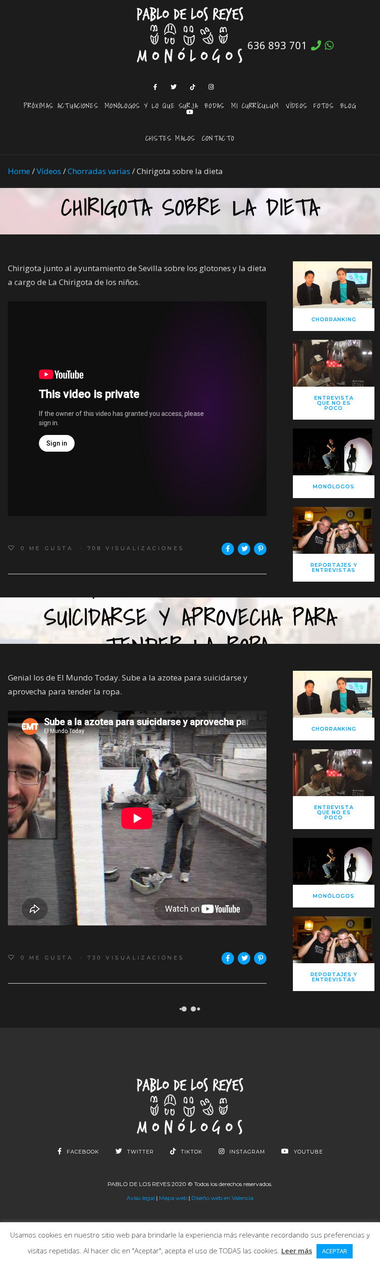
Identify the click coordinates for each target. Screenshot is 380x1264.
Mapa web (173, 1197)
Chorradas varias (99, 171)
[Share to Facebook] (228, 549)
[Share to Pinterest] (260, 549)
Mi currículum (255, 105)
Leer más (296, 1250)
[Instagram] (211, 87)
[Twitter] (174, 87)
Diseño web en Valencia (222, 1197)
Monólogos (334, 486)
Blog (348, 105)
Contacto (218, 137)
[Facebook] (155, 87)
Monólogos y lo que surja (151, 105)
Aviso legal (141, 1197)
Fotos (324, 105)
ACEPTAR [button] (334, 1251)
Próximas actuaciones (61, 105)
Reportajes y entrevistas (333, 567)
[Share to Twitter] (244, 549)
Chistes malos (171, 137)
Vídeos (297, 105)
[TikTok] (193, 87)
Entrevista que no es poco (334, 403)
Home (19, 171)
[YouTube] (190, 112)
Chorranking (333, 319)
